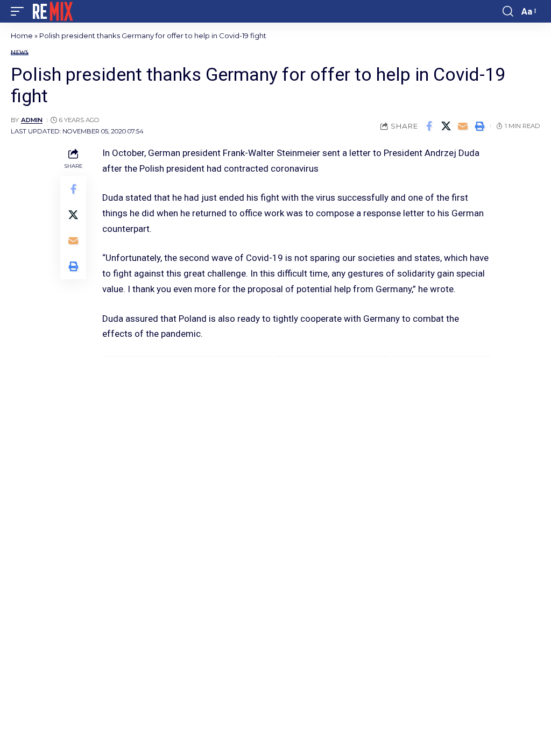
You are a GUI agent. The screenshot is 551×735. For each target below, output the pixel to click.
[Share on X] (446, 126)
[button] (20, 11)
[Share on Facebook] (429, 126)
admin (32, 120)
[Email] (462, 126)
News (20, 52)
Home (22, 35)
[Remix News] (52, 11)
